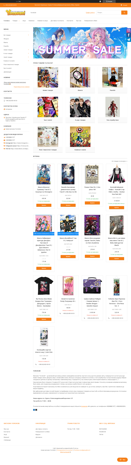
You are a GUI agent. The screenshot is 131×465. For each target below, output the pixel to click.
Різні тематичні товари (48, 150)
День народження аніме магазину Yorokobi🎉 (15, 83)
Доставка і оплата (41, 429)
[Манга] (80, 77)
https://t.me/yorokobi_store (25, 146)
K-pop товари (80, 120)
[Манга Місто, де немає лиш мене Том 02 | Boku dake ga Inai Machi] (116, 225)
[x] (36, 410)
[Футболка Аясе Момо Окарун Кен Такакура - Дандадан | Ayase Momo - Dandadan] (43, 286)
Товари (15, 21)
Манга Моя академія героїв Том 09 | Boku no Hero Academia (92, 240)
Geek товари (8, 57)
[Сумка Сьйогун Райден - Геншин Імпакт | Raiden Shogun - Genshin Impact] (92, 286)
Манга (80, 90)
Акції (24, 21)
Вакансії (6, 437)
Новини (7, 77)
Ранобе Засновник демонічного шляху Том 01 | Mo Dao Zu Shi (68, 189)
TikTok (101, 434)
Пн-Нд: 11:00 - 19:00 (73, 429)
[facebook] (34, 410)
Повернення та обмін (43, 432)
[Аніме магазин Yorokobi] (16, 15)
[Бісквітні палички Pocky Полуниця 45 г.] (68, 286)
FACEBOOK (102, 432)
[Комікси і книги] (80, 136)
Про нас (78, 21)
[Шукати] (124, 13)
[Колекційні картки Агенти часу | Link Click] (43, 337)
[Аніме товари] (48, 77)
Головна (7, 21)
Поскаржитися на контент (65, 450)
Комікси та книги (9, 61)
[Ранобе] (112, 77)
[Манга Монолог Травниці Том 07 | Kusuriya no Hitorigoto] (43, 174)
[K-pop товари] (80, 107)
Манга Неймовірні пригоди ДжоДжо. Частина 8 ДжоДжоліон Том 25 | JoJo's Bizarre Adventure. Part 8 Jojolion (44, 245)
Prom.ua (75, 448)
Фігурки (6, 39)
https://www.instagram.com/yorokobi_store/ (27, 143)
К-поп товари (8, 53)
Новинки (31, 21)
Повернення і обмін (90, 21)
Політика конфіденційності (82, 450)
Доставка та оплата (57, 21)
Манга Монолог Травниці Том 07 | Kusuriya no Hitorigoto (44, 189)
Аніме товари (48, 90)
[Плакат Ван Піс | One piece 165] (92, 174)
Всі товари (7, 35)
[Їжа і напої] (48, 107)
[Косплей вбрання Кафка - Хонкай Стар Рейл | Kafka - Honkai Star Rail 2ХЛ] (116, 174)
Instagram (84, 406)
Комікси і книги (80, 150)
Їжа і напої (48, 120)
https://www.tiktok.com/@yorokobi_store (23, 149)
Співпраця (7, 440)
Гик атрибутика (113, 120)
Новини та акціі (42, 21)
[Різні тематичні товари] (48, 136)
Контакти (70, 21)
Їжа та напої (7, 68)
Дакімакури (7, 72)
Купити (44, 205)
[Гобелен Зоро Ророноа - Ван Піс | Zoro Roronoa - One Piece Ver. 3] (116, 286)
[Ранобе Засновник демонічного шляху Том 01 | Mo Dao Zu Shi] (68, 174)
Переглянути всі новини (21, 87)
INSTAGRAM (103, 429)
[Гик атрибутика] (112, 107)
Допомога (39, 437)
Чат (124, 460)
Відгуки (38, 434)
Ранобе (112, 90)
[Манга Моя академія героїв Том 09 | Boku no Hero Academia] (92, 225)
